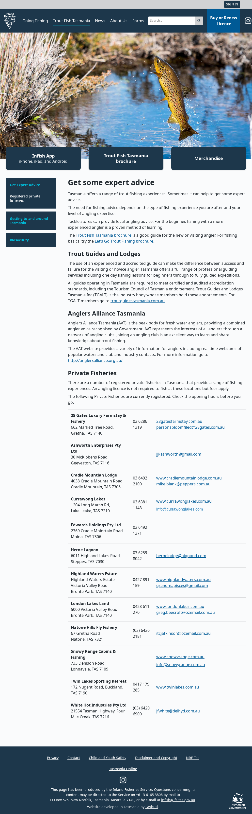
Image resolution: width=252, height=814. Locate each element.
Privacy (53, 757)
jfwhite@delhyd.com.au (178, 711)
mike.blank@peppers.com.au (183, 484)
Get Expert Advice (25, 185)
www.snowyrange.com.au (180, 656)
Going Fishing (35, 20)
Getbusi (151, 806)
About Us (118, 20)
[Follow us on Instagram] (248, 21)
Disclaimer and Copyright (156, 757)
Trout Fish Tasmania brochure (126, 158)
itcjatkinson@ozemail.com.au (183, 633)
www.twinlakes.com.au (177, 687)
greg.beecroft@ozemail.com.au (185, 612)
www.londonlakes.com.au (180, 606)
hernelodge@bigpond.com (181, 555)
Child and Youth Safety (107, 757)
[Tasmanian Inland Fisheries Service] (10, 21)
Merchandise (208, 158)
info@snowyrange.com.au (180, 664)
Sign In (232, 4)
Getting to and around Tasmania (29, 220)
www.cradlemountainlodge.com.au (189, 478)
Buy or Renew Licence (223, 20)
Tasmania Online (123, 768)
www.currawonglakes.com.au (184, 501)
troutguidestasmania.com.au (137, 300)
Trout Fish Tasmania (71, 20)
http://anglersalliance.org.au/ (95, 360)
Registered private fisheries (25, 198)
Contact (73, 757)
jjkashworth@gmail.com (178, 454)
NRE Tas (192, 757)
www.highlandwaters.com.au (183, 579)
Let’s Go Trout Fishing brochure (124, 241)
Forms (138, 20)
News (100, 20)
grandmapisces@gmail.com (182, 585)
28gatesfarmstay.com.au (179, 421)
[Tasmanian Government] (237, 807)
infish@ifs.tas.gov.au (178, 799)
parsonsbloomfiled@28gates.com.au (190, 427)
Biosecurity (19, 240)
